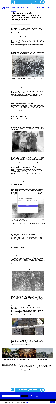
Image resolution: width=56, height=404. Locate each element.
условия (27, 402)
